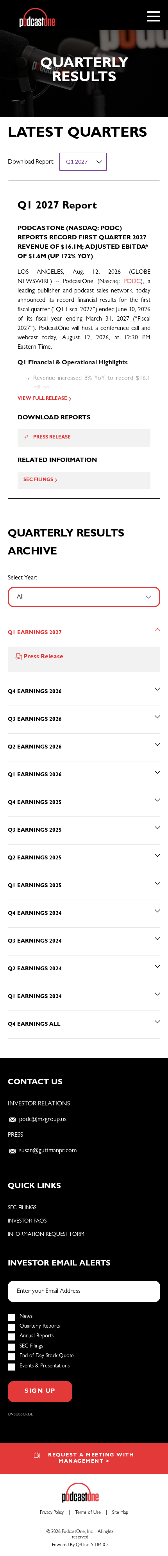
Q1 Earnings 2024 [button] (35, 997)
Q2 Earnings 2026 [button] (35, 747)
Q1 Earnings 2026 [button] (35, 775)
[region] (84, 829)
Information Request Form (46, 1234)
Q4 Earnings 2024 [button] (35, 913)
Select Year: (23, 578)
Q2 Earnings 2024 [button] (35, 969)
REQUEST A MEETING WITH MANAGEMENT (91, 1458)
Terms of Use (88, 1513)
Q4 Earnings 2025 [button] (35, 803)
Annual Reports (37, 1336)
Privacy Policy (52, 1513)
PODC (132, 282)
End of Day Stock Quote (47, 1356)
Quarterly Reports (40, 1326)
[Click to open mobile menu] (153, 17)
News (26, 1316)
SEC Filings (22, 1208)
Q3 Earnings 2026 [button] (35, 719)
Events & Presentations (45, 1366)
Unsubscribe (20, 1415)
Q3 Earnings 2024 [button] (35, 941)
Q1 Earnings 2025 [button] (35, 886)
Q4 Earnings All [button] (34, 1024)
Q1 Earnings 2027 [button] (35, 633)
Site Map (120, 1513)
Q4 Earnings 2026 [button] (35, 692)
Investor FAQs (27, 1221)
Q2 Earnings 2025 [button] (35, 858)
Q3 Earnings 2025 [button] (35, 830)
